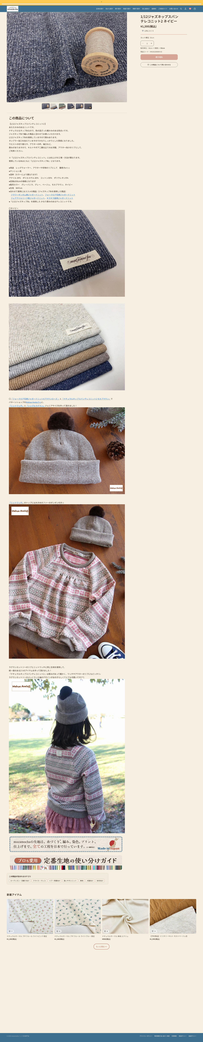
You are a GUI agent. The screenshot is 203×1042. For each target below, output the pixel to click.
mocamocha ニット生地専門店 (20, 1036)
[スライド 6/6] (88, 106)
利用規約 (174, 1036)
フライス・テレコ (39, 881)
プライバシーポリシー (146, 1036)
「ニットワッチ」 (16, 405)
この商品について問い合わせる (160, 65)
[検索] (181, 8)
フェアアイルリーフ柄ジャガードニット (28, 198)
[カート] (194, 8)
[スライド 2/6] (54, 106)
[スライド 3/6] (63, 106)
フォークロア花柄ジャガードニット (60, 194)
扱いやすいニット (70, 881)
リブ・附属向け (54, 881)
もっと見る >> (101, 946)
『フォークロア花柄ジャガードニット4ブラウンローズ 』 (35, 398)
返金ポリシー (192, 1036)
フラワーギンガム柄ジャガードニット (27, 194)
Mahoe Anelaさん (33, 402)
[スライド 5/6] (79, 106)
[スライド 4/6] (71, 106)
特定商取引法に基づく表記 (162, 1036)
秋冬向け (100, 881)
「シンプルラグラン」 (35, 405)
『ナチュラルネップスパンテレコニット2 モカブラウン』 (86, 398)
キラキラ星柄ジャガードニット (60, 198)
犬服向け (90, 881)
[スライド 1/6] (46, 106)
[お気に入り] (190, 8)
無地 (81, 881)
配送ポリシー (183, 1036)
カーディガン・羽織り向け (19, 881)
